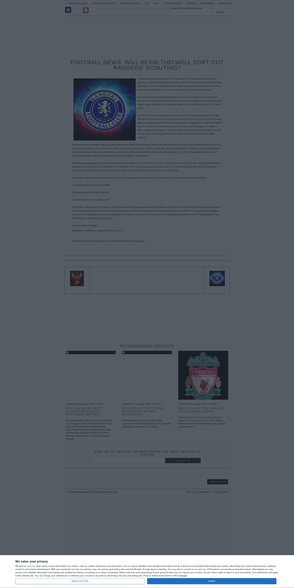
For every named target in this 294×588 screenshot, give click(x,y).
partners (31, 566)
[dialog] (147, 571)
